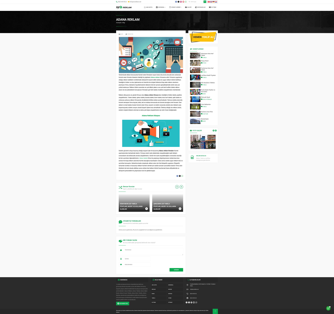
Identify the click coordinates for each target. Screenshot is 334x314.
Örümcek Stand (205, 97)
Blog (123, 22)
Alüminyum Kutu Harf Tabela (207, 54)
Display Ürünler (207, 99)
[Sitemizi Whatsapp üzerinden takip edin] (186, 2)
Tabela (205, 57)
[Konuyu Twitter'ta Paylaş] (180, 176)
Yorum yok (130, 34)
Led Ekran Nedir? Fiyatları (208, 75)
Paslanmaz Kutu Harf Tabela (207, 69)
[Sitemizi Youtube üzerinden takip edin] (183, 2)
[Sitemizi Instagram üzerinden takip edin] (181, 2)
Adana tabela (143, 158)
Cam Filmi (205, 114)
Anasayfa (118, 22)
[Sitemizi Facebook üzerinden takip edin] (176, 2)
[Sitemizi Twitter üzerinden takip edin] (178, 2)
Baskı (204, 93)
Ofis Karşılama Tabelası (208, 82)
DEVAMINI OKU (124, 303)
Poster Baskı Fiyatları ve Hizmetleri (208, 90)
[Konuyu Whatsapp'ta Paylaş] (182, 176)
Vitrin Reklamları (206, 104)
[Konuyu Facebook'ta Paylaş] (177, 176)
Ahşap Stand (204, 61)
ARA (205, 1)
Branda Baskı (205, 119)
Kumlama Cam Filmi (207, 112)
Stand (204, 63)
